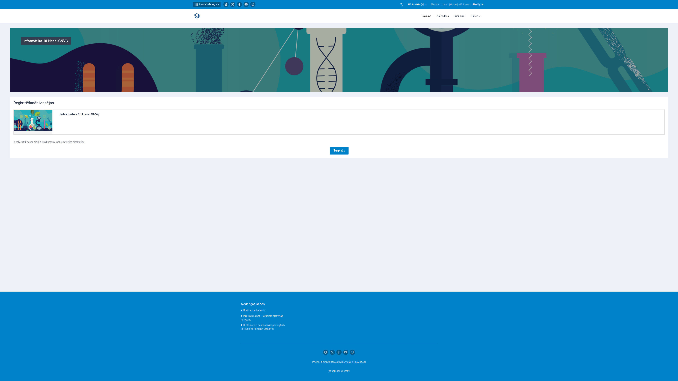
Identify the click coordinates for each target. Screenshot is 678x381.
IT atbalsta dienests (254, 310)
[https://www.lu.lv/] (226, 4)
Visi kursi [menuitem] (459, 16)
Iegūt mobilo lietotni (339, 371)
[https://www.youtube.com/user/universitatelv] (246, 4)
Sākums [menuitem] (426, 16)
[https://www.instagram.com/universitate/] (252, 4)
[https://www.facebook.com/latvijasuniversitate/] (239, 4)
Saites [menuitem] (474, 16)
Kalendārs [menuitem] (443, 16)
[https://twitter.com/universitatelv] (232, 4)
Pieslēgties (479, 4)
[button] (207, 4)
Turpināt (339, 150)
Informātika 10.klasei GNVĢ (79, 114)
